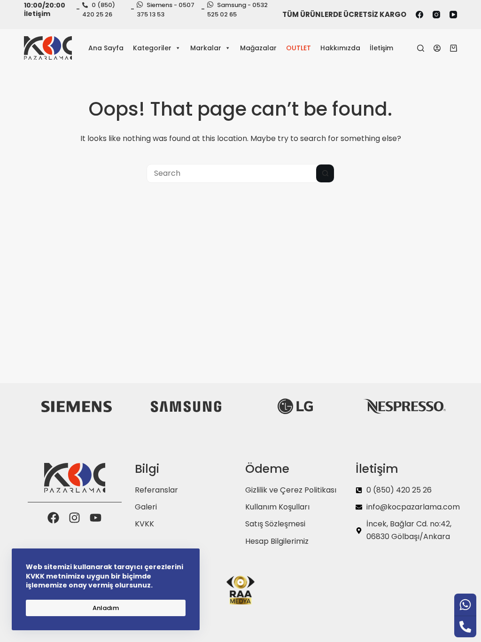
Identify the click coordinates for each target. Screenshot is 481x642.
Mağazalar (258, 48)
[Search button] (325, 173)
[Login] (437, 48)
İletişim (381, 48)
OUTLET (298, 48)
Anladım (106, 607)
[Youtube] (95, 518)
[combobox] (231, 173)
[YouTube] (453, 14)
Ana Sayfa (106, 48)
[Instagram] (436, 14)
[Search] (420, 48)
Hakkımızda (340, 48)
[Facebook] (419, 14)
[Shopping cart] (453, 48)
